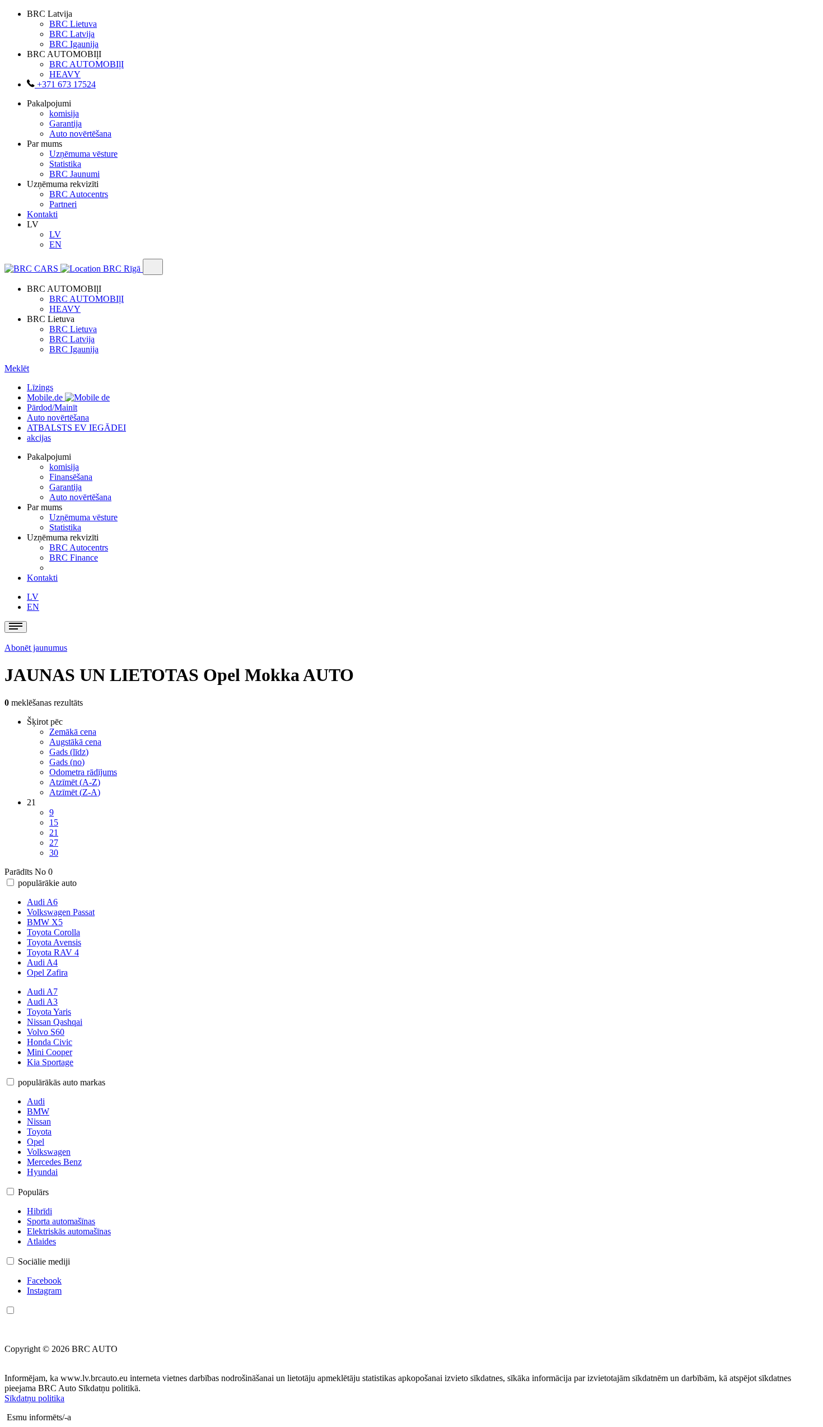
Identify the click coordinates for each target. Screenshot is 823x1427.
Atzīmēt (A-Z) (74, 782)
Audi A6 (42, 902)
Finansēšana (70, 477)
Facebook (44, 1280)
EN (55, 244)
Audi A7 (42, 991)
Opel (35, 1141)
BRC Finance (73, 557)
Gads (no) (67, 762)
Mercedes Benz (54, 1162)
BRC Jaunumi (74, 174)
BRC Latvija (72, 34)
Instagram (44, 1290)
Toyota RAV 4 (53, 952)
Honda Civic (49, 1042)
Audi (36, 1101)
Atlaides (41, 1241)
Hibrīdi (39, 1211)
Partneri (63, 204)
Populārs (33, 1192)
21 (53, 832)
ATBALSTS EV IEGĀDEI (76, 427)
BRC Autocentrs (78, 194)
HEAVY (65, 74)
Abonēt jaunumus (35, 647)
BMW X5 (45, 922)
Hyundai (42, 1172)
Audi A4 (42, 962)
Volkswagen (49, 1151)
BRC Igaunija (74, 44)
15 (53, 822)
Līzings (40, 387)
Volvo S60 (45, 1032)
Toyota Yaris (49, 1011)
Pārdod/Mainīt (52, 407)
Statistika (65, 164)
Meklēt (16, 368)
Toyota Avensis (54, 942)
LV (55, 234)
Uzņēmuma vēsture (83, 153)
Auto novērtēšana (80, 133)
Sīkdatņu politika (34, 1398)
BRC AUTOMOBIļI (86, 64)
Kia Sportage (50, 1062)
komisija (64, 113)
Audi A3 (42, 1001)
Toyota (39, 1131)
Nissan (39, 1121)
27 (53, 842)
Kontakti (42, 214)
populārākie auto (47, 883)
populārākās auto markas (61, 1082)
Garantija (65, 123)
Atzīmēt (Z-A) (74, 792)
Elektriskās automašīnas (69, 1231)
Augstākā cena (75, 742)
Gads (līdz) (68, 752)
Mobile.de (46, 397)
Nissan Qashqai (54, 1022)
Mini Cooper (49, 1052)
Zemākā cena (72, 731)
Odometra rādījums (83, 772)
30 (53, 852)
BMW (38, 1111)
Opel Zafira (47, 972)
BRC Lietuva (73, 24)
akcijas (39, 437)
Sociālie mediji (44, 1261)
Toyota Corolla (53, 932)
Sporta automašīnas (61, 1221)
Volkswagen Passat (61, 912)
